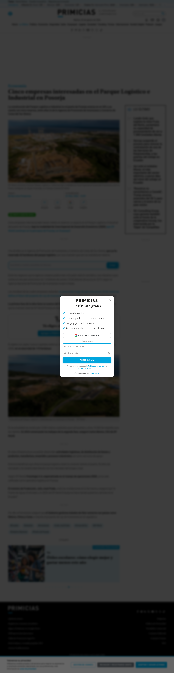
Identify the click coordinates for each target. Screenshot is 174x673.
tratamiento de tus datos (87, 368)
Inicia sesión (95, 373)
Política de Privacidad (96, 366)
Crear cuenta (87, 360)
